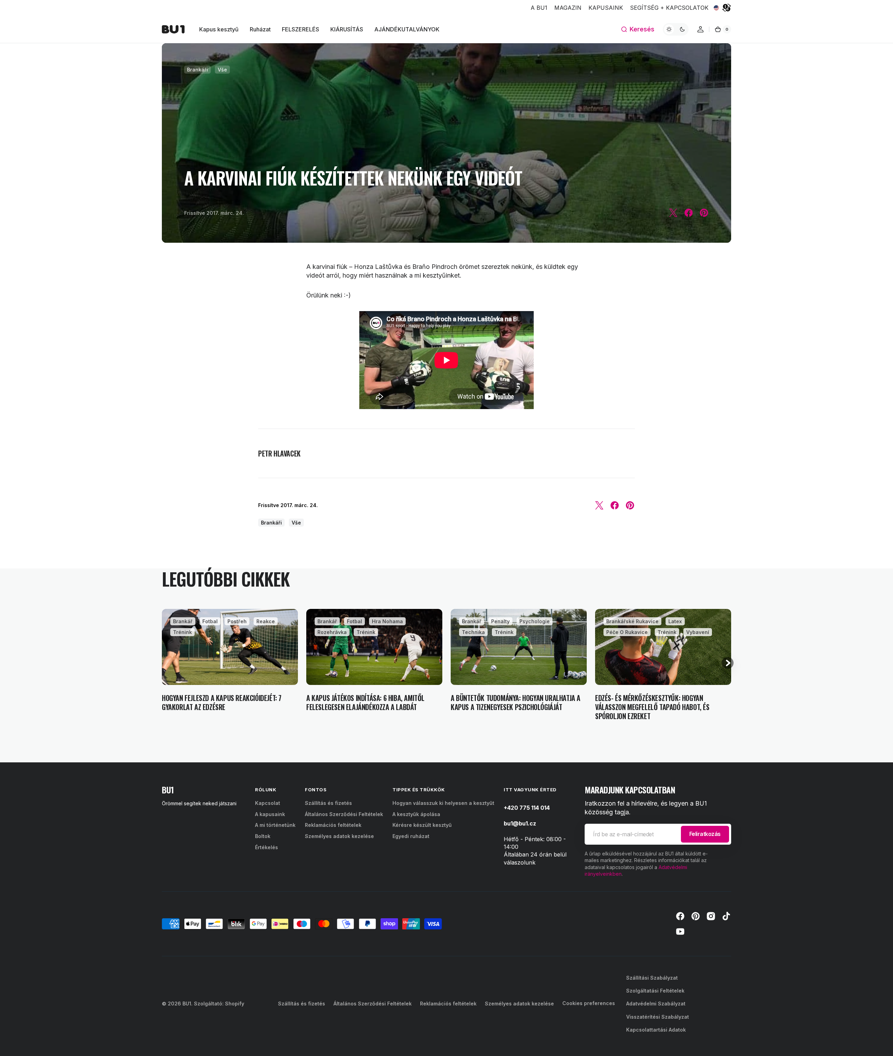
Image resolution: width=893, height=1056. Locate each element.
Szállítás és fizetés (328, 803)
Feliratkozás (705, 833)
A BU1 (539, 7)
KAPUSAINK (605, 7)
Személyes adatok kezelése (339, 836)
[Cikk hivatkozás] (230, 665)
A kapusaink (270, 814)
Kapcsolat (267, 803)
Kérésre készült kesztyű (422, 825)
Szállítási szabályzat (652, 978)
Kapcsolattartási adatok (656, 1030)
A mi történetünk (275, 825)
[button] (637, 29)
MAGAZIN (567, 7)
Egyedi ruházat (410, 836)
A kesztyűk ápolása (416, 814)
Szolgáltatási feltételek (655, 991)
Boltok (262, 836)
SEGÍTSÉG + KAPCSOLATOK (669, 7)
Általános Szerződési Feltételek (344, 814)
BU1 (186, 1003)
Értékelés (266, 847)
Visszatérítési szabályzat (657, 1017)
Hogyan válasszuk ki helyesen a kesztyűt (443, 803)
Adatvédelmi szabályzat (655, 1003)
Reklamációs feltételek (333, 825)
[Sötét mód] (676, 29)
